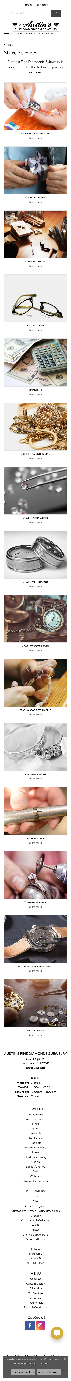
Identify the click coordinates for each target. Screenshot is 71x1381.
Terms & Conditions (35, 1307)
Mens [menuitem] (35, 1152)
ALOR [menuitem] (35, 1225)
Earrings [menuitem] (35, 1128)
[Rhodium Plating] (35, 747)
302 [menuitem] (35, 1196)
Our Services (35, 1293)
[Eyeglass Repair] (35, 298)
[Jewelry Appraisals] (35, 491)
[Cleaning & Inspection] (35, 106)
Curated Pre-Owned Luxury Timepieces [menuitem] (35, 1211)
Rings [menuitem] (35, 1123)
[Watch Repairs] (35, 1003)
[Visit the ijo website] (42, 1344)
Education (35, 1288)
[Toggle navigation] (6, 33)
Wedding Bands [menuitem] (35, 1119)
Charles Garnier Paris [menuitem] (35, 1234)
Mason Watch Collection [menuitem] (35, 1220)
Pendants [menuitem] (35, 1133)
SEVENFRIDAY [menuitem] (36, 1263)
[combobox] (30, 13)
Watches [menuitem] (35, 1176)
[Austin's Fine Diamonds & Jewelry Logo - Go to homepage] (35, 28)
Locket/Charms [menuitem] (35, 1166)
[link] (42, 5)
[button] (27, 5)
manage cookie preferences (34, 1363)
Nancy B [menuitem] (35, 1258)
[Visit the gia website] (29, 1344)
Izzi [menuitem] (35, 1244)
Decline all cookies (23, 1372)
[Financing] (35, 362)
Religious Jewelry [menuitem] (35, 1147)
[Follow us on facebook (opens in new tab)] (30, 1325)
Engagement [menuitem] (35, 1114)
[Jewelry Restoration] (35, 619)
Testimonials (35, 1302)
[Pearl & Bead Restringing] (35, 683)
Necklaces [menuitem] (35, 1138)
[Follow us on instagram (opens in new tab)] (40, 1325)
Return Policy (36, 1298)
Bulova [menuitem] (35, 1230)
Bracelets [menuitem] (35, 1142)
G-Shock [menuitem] (35, 1215)
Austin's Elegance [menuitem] (35, 1206)
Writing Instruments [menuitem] (35, 1181)
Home (9, 44)
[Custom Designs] (35, 234)
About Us (35, 1279)
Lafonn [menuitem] (35, 1249)
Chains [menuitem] (35, 1162)
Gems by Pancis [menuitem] (35, 1239)
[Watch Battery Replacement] (35, 939)
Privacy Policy (52, 1358)
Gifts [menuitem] (35, 1171)
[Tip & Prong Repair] (35, 875)
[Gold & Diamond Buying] (35, 427)
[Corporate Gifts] (35, 170)
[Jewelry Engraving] (35, 555)
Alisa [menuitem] (35, 1201)
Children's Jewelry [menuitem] (36, 1157)
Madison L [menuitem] (35, 1253)
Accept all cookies (48, 1372)
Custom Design (35, 1283)
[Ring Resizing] (35, 811)
